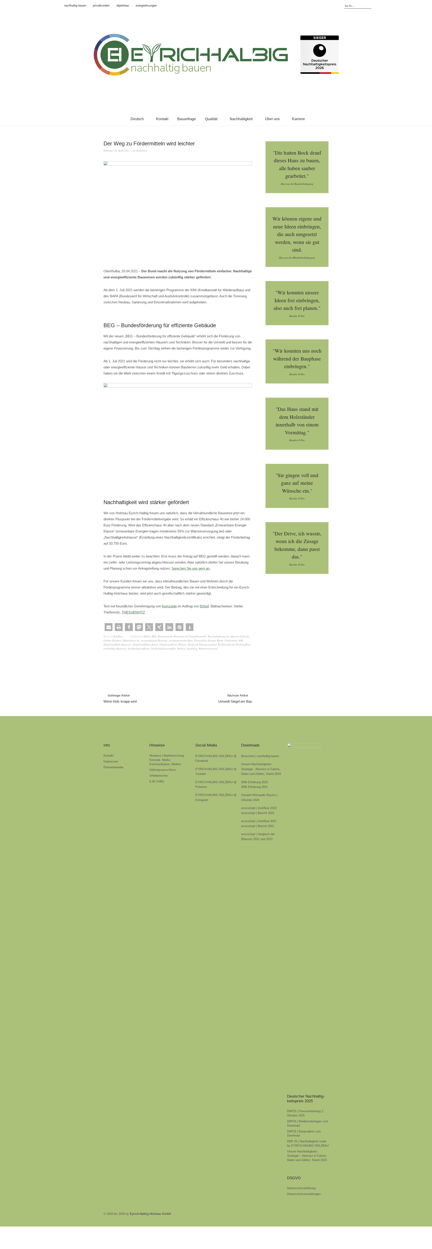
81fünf (204, 606)
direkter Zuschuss (112, 640)
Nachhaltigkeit (241, 119)
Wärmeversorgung (208, 648)
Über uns (272, 119)
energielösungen (146, 5)
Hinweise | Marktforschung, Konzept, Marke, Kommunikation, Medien (167, 760)
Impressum (111, 761)
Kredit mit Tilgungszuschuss (202, 644)
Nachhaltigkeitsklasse (139, 648)
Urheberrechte (158, 775)
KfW (241, 640)
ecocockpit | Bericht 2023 (257, 813)
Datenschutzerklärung (301, 1188)
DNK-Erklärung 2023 (254, 782)
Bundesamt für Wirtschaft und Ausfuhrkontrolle (182, 636)
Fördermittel (231, 640)
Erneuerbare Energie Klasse (208, 640)
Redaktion (141, 150)
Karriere (298, 119)
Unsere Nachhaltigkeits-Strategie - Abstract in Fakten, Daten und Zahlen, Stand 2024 (261, 769)
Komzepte (169, 606)
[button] (108, 627)
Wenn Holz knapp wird (120, 698)
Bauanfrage (186, 119)
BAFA (147, 636)
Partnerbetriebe (113, 767)
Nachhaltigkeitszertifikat (163, 648)
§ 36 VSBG (156, 781)
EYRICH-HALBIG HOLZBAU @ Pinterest (326, 5)
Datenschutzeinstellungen (304, 1194)
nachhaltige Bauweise (115, 648)
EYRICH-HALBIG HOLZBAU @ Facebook (312, 5)
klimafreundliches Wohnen (173, 644)
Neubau (181, 648)
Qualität (211, 119)
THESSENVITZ (133, 612)
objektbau (122, 5)
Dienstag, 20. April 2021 (116, 150)
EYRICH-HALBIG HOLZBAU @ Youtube (332, 5)
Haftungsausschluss (162, 769)
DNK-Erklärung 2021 (254, 787)
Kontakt (162, 119)
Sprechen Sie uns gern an (190, 568)
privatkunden (101, 5)
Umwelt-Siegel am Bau (235, 698)
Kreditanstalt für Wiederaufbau (234, 644)
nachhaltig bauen (75, 5)
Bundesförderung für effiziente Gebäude (228, 636)
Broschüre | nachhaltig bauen (260, 756)
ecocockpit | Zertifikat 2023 (259, 808)
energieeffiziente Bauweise (154, 640)
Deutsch (137, 119)
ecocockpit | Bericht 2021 (257, 826)
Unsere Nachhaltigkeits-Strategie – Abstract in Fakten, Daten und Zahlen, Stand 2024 (307, 1156)
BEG (153, 636)
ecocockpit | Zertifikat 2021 (259, 821)
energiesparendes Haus (181, 640)
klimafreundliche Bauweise (117, 644)
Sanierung (192, 648)
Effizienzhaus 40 (131, 640)
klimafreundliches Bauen (145, 644)
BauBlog (118, 636)
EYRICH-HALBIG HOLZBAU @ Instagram (319, 5)
